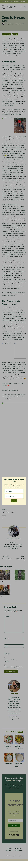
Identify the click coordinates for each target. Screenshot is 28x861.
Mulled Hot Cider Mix (21, 558)
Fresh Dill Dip (8, 763)
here (16, 105)
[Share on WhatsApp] (16, 34)
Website (7, 653)
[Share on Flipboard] (13, 34)
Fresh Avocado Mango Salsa (19, 746)
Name (7, 639)
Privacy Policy (19, 850)
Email (7, 646)
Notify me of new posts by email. (14, 667)
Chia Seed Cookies (7, 557)
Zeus (16, 581)
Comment (8, 616)
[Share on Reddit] (9, 34)
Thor (1, 596)
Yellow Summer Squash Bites (18, 1)
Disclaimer (9, 848)
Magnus (2, 581)
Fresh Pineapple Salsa (8, 746)
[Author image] (3, 24)
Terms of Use (8, 850)
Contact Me (18, 848)
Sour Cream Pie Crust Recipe (18, 765)
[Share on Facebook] (3, 34)
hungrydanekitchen (10, 24)
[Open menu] (20, 7)
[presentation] (5, 575)
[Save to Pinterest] (6, 34)
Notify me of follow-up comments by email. (14, 660)
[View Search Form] (24, 7)
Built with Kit (14, 835)
